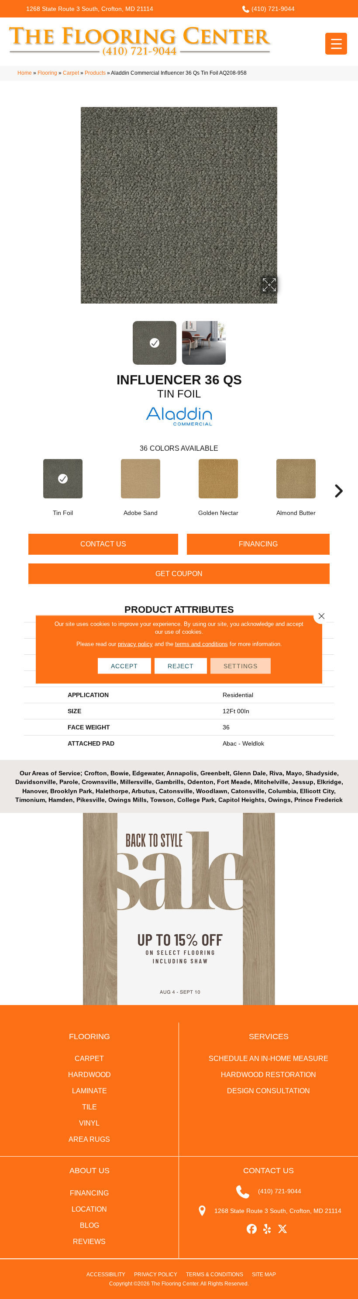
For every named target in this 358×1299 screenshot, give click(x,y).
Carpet (71, 73)
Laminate (89, 1091)
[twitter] (282, 1229)
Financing (258, 544)
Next (283, 338)
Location (89, 1209)
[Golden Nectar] (218, 479)
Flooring (47, 73)
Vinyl (89, 1123)
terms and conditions (201, 644)
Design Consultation (268, 1091)
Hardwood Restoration (268, 1074)
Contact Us (103, 544)
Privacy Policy (155, 1274)
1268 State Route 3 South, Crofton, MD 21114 (89, 8)
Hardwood (89, 1074)
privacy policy (135, 644)
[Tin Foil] (63, 479)
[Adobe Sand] (140, 479)
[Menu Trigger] (336, 44)
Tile (89, 1107)
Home (24, 73)
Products (95, 73)
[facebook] (252, 1229)
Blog (89, 1225)
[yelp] (267, 1229)
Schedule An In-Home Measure (268, 1058)
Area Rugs (89, 1139)
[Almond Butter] (296, 479)
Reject (181, 666)
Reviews (89, 1241)
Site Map (264, 1274)
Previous (74, 338)
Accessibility (105, 1274)
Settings (241, 666)
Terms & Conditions (214, 1274)
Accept (124, 666)
